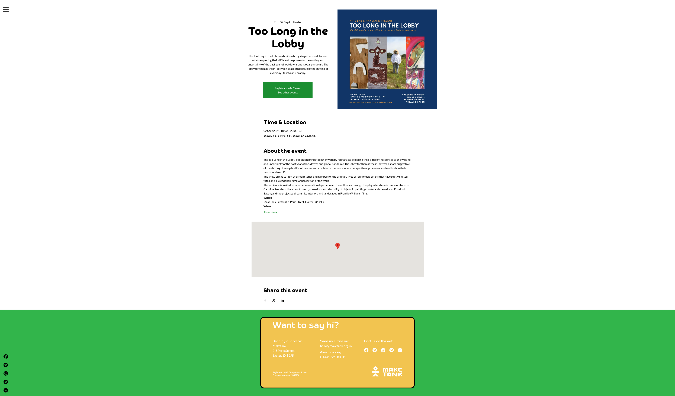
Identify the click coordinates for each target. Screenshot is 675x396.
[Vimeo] (6, 365)
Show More (270, 212)
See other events (288, 92)
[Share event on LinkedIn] (282, 300)
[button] (6, 9)
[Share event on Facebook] (265, 300)
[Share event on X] (273, 300)
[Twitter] (6, 382)
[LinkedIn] (6, 390)
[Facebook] (6, 356)
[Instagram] (6, 373)
